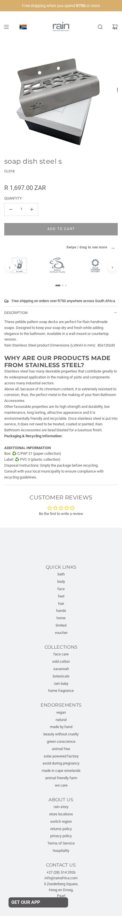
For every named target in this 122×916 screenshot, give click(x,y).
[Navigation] (6, 27)
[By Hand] (22, 265)
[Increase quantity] (32, 209)
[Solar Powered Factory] (98, 265)
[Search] (100, 27)
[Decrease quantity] (11, 209)
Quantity (13, 198)
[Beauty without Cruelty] (60, 265)
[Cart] (115, 27)
